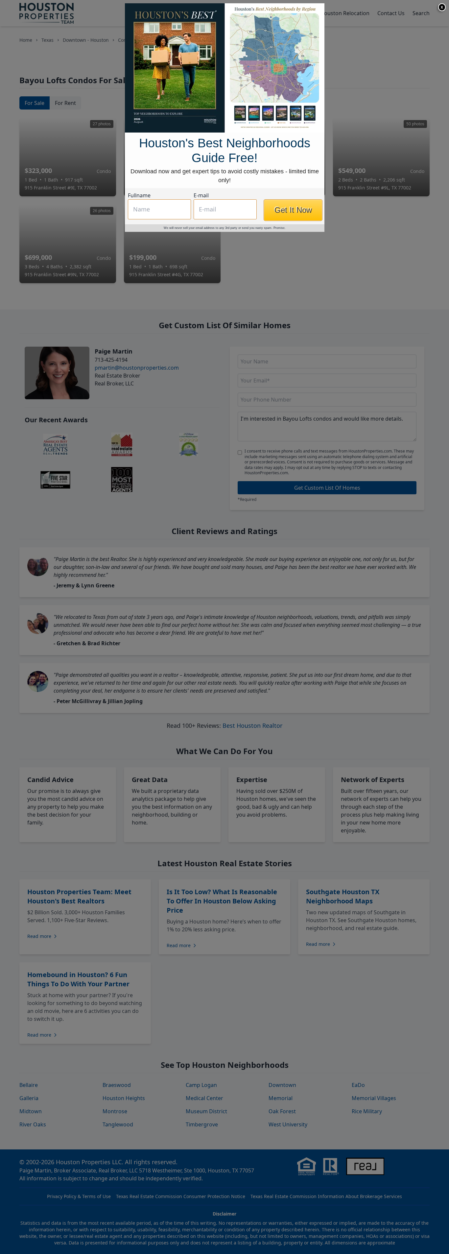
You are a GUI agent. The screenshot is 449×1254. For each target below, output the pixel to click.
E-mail (201, 195)
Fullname (139, 195)
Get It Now (293, 210)
